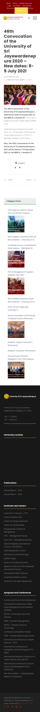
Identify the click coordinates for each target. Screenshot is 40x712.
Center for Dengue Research (16, 521)
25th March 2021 (11, 77)
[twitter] (12, 706)
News (22, 80)
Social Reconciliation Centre (15, 577)
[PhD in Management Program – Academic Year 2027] (16, 286)
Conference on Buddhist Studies (17, 632)
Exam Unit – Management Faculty (18, 540)
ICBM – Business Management (17, 621)
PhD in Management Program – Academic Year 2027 (21, 273)
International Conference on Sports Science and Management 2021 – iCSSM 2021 (19, 666)
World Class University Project (16, 554)
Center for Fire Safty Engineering (17, 581)
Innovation (16, 6)
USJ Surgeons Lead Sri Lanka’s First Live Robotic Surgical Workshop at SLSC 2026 (20, 212)
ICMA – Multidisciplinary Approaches (19, 635)
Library (30, 8)
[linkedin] (8, 706)
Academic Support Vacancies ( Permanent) (20, 343)
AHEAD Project (10, 558)
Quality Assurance (25, 3)
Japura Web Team (26, 703)
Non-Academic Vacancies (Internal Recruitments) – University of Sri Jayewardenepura (22, 238)
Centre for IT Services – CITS (16, 513)
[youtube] (16, 706)
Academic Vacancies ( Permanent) (21, 350)
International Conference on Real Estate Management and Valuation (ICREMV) (18, 607)
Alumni (15, 3)
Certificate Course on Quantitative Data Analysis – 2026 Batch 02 (22, 246)
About (9, 3)
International (26, 6)
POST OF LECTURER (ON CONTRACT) (18, 308)
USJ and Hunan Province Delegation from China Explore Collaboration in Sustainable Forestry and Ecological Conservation (21, 358)
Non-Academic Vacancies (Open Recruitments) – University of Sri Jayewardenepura (21, 300)
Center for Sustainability (14, 525)
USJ (29, 80)
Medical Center (21, 8)
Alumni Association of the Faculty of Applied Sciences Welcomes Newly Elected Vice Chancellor (21, 317)
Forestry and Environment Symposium (20, 600)
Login (9, 6)
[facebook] (4, 706)
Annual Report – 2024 (13, 494)
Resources (10, 8)
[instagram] (20, 706)
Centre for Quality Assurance (16, 562)
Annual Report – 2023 (13, 490)
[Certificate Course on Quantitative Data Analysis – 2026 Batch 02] (16, 259)
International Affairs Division (16, 573)
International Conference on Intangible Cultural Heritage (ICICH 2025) (18, 649)
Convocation (12, 80)
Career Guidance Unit (13, 517)
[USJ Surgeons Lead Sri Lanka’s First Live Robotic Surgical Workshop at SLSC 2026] (16, 224)
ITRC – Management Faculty (15, 536)
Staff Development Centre (15, 550)
